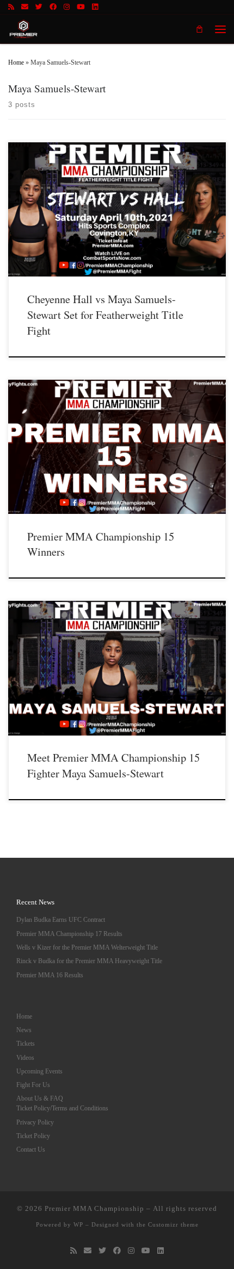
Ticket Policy (33, 1136)
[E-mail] (24, 7)
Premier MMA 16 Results (49, 975)
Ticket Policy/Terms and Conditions (62, 1108)
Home (16, 62)
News (24, 1030)
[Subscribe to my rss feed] (11, 7)
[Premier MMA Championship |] (23, 27)
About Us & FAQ (39, 1098)
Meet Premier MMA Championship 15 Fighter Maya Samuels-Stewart (113, 765)
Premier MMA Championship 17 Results (69, 934)
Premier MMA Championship (94, 1208)
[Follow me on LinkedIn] (95, 7)
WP (78, 1224)
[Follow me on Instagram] (67, 7)
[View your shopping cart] (199, 29)
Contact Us (30, 1149)
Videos (25, 1057)
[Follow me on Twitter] (38, 7)
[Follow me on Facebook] (53, 7)
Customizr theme (173, 1224)
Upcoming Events (39, 1071)
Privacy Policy (35, 1122)
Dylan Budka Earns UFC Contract (60, 920)
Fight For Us (33, 1085)
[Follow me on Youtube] (81, 7)
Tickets (25, 1043)
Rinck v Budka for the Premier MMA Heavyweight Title (89, 961)
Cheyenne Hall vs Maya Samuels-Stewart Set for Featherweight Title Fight (105, 314)
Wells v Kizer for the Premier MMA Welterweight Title (87, 947)
